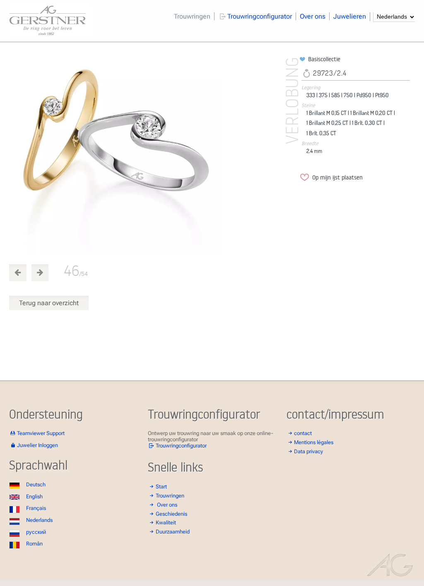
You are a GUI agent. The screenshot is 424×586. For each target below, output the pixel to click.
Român (34, 544)
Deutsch (36, 484)
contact (303, 433)
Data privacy (308, 451)
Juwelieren (349, 16)
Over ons (312, 16)
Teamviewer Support (41, 433)
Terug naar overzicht (49, 303)
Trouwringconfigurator (259, 16)
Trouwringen (192, 16)
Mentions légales (313, 442)
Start (161, 486)
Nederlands (39, 520)
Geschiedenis (171, 514)
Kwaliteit (166, 522)
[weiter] (152, 155)
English (34, 496)
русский (36, 532)
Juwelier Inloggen (37, 445)
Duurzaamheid (173, 532)
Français (36, 508)
